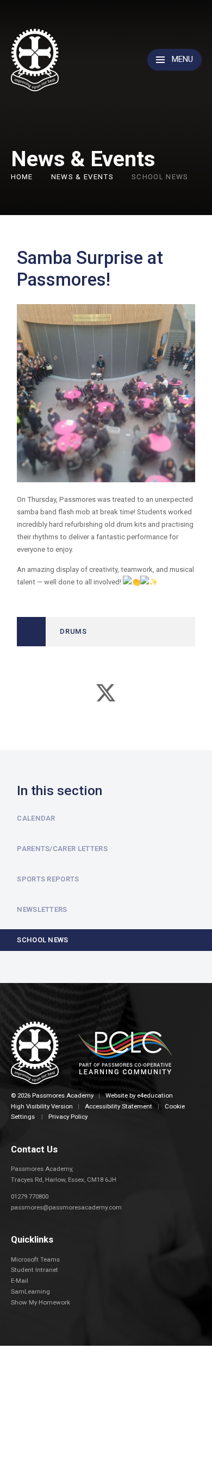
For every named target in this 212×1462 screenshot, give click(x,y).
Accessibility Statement (118, 1106)
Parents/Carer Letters (62, 849)
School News (160, 177)
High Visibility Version (42, 1106)
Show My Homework (40, 1302)
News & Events (82, 177)
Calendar (36, 818)
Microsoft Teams (35, 1259)
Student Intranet (34, 1270)
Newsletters (42, 909)
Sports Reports (48, 879)
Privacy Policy (68, 1116)
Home (22, 177)
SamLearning (30, 1291)
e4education (155, 1095)
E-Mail (19, 1280)
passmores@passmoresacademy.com (66, 1207)
